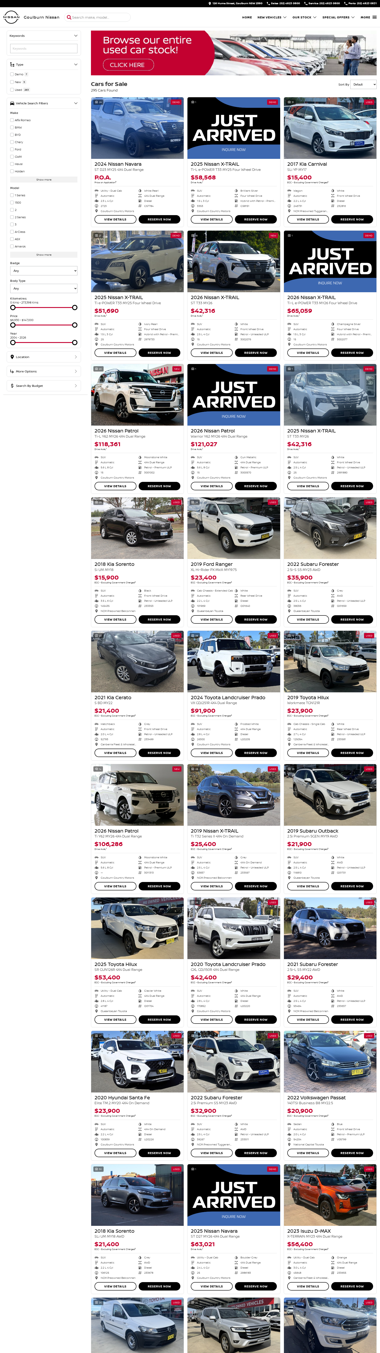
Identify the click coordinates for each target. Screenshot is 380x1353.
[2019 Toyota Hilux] (330, 661)
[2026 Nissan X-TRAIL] (233, 261)
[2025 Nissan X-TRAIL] (233, 128)
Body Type (18, 281)
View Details (115, 219)
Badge (15, 263)
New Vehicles (270, 17)
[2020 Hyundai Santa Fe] (137, 1061)
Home (247, 17)
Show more (43, 179)
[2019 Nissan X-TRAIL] (233, 795)
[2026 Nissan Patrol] (137, 395)
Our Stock (302, 17)
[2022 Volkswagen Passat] (330, 1061)
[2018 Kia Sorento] (137, 528)
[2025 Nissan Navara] (233, 1195)
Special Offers (336, 17)
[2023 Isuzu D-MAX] (330, 1195)
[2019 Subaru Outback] (330, 795)
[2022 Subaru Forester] (330, 528)
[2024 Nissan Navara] (137, 128)
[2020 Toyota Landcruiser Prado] (233, 928)
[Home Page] (11, 17)
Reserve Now (159, 219)
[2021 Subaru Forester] (330, 928)
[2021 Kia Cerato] (137, 661)
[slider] (13, 307)
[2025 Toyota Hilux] (137, 928)
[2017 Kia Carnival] (330, 128)
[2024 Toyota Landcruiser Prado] (233, 661)
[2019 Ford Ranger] (233, 528)
